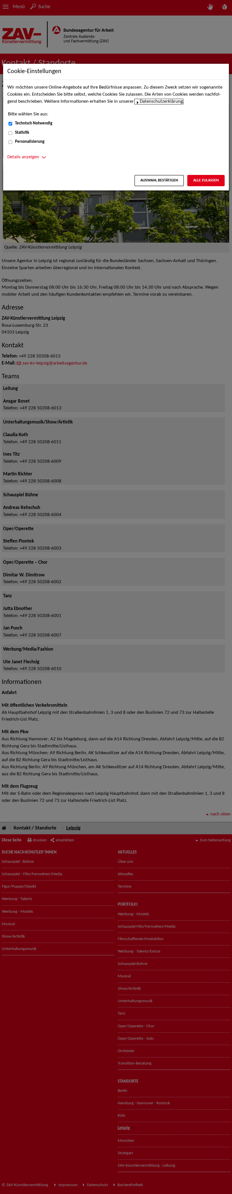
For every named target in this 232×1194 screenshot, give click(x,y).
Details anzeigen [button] (23, 157)
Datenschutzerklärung (161, 101)
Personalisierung (29, 142)
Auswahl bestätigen (159, 180)
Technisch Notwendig (33, 123)
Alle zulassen (206, 180)
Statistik (22, 133)
